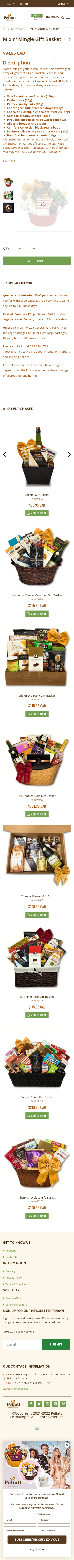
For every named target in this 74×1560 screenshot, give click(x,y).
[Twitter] (34, 15)
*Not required (44, 1514)
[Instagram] (37, 15)
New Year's (18, 29)
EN (21, 3)
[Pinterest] (39, 15)
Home (4, 29)
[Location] (42, 15)
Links (61, 3)
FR (26, 3)
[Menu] (68, 17)
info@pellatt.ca (19, 1388)
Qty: (6, 248)
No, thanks (37, 1549)
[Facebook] (32, 15)
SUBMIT (56, 1344)
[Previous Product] (64, 39)
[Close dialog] (67, 1445)
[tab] (37, 283)
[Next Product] (70, 39)
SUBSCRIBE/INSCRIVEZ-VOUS (37, 1539)
